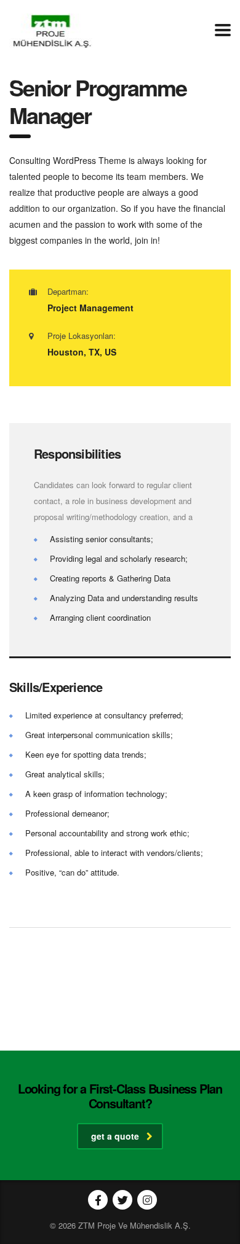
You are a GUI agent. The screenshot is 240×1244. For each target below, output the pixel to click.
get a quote (115, 1136)
